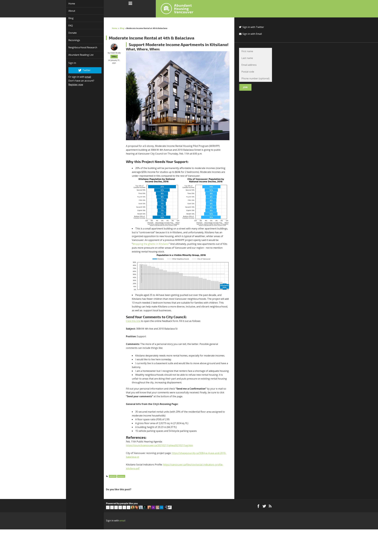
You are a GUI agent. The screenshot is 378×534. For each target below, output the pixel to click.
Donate (69, 32)
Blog (67, 18)
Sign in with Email (252, 33)
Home (68, 3)
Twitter (83, 70)
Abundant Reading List (77, 54)
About (68, 10)
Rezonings (71, 40)
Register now (72, 84)
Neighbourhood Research (79, 47)
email (85, 76)
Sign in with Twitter (253, 27)
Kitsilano (121, 476)
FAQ (67, 25)
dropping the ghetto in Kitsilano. (151, 244)
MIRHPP (113, 476)
